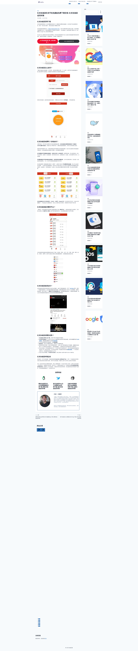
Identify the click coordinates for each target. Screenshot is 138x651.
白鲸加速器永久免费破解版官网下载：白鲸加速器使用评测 (93, 136)
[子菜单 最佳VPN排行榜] (79, 3)
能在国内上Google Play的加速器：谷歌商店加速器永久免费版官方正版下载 (93, 333)
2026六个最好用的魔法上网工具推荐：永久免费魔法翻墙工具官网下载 (93, 37)
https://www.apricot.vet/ (54, 28)
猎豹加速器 (69, 349)
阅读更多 (89, 43)
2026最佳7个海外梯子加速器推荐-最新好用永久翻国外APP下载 (94, 234)
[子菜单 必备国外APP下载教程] (87, 3)
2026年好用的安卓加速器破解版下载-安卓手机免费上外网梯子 (93, 201)
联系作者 (100, 2)
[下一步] (43, 430)
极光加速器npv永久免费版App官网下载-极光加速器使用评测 (58, 386)
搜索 (85, 9)
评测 (38, 10)
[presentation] (43, 378)
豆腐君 (40, 18)
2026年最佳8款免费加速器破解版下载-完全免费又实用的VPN (94, 300)
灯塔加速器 (55, 340)
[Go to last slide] (39, 430)
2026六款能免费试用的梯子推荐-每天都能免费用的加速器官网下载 (93, 169)
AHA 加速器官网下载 (69, 41)
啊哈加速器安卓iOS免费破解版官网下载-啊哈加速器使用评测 (44, 386)
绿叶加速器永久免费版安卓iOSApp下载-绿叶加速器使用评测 (70, 417)
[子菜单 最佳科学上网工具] (70, 3)
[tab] (39, 618)
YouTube (72, 288)
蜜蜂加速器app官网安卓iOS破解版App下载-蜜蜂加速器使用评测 (46, 417)
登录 (46, 638)
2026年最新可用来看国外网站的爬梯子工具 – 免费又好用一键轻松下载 (93, 103)
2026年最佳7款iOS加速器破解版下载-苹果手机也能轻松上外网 (93, 267)
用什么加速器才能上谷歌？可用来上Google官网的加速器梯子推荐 (93, 70)
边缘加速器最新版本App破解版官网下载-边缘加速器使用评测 (72, 386)
